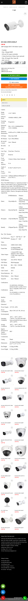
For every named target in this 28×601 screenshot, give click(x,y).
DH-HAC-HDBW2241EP (5, 475)
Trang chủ (5, 7)
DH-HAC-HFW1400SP (19, 510)
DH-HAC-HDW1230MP (19, 493)
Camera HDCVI (14, 90)
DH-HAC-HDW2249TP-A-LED (7, 493)
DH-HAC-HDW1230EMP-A (20, 458)
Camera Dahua (21, 7)
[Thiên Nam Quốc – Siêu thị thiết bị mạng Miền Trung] (14, 2)
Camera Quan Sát (13, 7)
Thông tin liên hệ (6, 105)
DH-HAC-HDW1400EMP (6, 422)
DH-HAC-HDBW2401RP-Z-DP (21, 388)
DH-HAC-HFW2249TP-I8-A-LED (6, 440)
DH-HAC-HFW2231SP (5, 388)
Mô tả (3, 99)
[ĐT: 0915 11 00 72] (25, 598)
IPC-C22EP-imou (4, 510)
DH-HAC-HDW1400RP (19, 405)
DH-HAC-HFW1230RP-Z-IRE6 (7, 370)
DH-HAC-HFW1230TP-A (19, 475)
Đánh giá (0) (4, 102)
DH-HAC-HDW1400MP (19, 440)
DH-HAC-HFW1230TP (5, 527)
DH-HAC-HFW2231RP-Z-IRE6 (7, 405)
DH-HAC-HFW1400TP (19, 527)
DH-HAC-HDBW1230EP (5, 458)
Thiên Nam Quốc (16, 599)
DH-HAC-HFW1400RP (19, 422)
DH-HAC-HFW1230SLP (7, 92)
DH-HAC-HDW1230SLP (19, 370)
